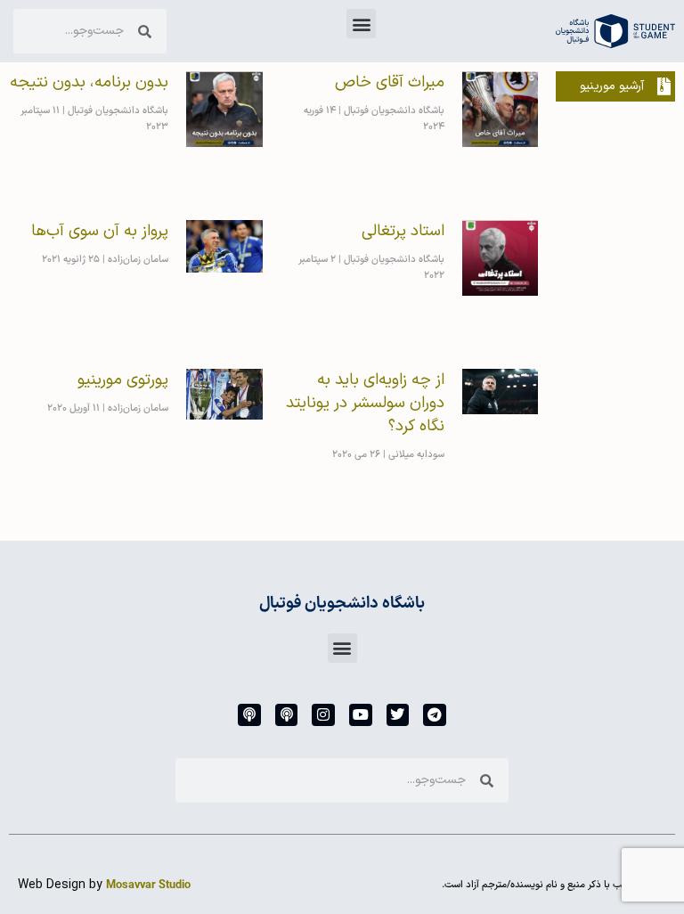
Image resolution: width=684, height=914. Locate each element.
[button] (361, 23)
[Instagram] (323, 715)
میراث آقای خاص (389, 82)
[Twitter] (398, 715)
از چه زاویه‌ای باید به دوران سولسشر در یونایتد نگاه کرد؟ (365, 403)
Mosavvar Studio (148, 885)
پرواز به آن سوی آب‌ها (99, 231)
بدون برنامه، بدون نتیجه (89, 82)
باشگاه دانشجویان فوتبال (342, 604)
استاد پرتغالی (403, 231)
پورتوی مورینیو (122, 380)
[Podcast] (286, 715)
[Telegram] (434, 715)
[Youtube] (360, 715)
